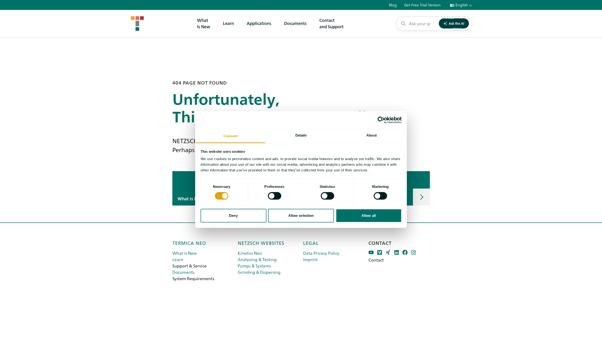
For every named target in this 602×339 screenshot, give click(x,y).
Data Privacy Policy (321, 253)
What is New (184, 253)
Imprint (310, 259)
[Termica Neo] (137, 23)
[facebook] (405, 252)
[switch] (274, 196)
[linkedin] (396, 252)
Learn (228, 23)
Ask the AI (456, 23)
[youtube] (371, 252)
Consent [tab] (230, 136)
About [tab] (371, 135)
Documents (295, 23)
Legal (311, 242)
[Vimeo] (379, 252)
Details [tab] (301, 135)
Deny (233, 216)
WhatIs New (203, 23)
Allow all (368, 216)
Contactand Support (331, 23)
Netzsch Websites (261, 242)
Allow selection (301, 216)
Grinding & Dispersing (259, 272)
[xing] (388, 252)
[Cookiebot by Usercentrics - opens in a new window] (381, 119)
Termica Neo (189, 242)
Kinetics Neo (250, 253)
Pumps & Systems (254, 266)
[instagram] (413, 252)
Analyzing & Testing (257, 259)
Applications (259, 23)
